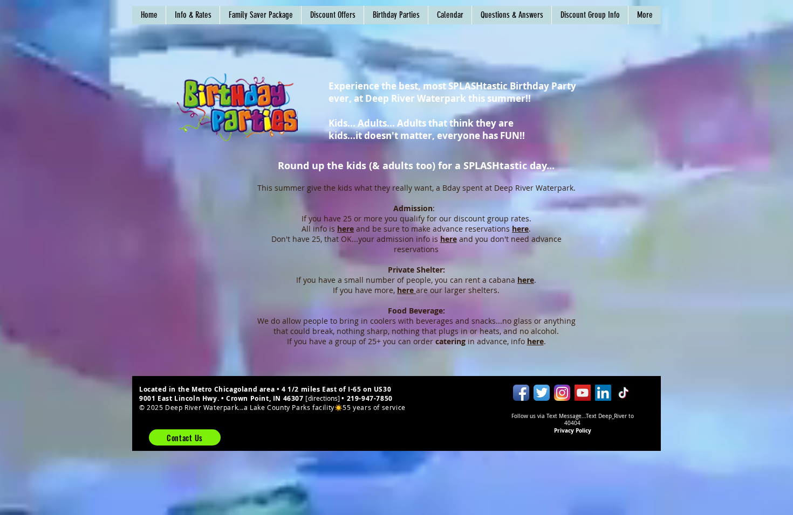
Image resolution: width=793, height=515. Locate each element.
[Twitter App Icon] (542, 393)
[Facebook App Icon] (521, 393)
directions (323, 398)
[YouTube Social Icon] (583, 393)
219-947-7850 (370, 398)
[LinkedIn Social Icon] (603, 393)
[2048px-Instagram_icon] (562, 393)
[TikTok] (624, 393)
